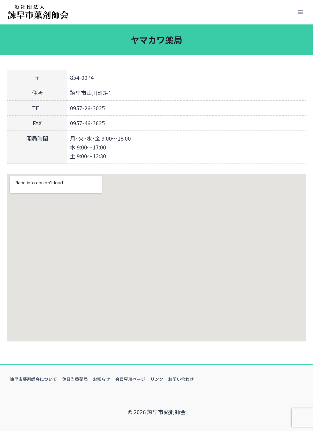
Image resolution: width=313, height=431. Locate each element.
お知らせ (101, 379)
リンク (156, 379)
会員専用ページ (130, 379)
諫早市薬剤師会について (33, 379)
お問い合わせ (181, 379)
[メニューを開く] (300, 12)
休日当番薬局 (75, 379)
